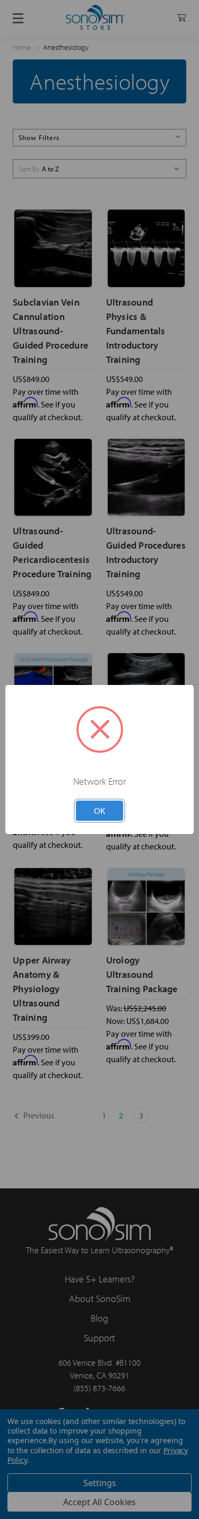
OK (99, 810)
